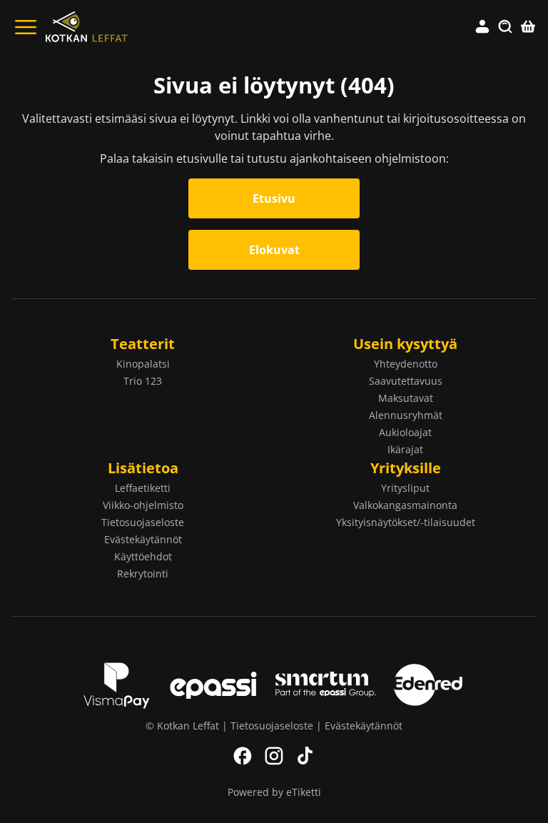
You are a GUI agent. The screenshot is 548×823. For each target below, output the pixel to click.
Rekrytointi (142, 573)
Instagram (274, 755)
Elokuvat (274, 250)
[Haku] (505, 27)
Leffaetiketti (143, 488)
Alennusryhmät (405, 415)
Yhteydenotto (405, 363)
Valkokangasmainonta (405, 505)
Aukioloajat (405, 432)
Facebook (242, 755)
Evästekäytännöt (143, 539)
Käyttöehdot (143, 556)
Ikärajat (405, 449)
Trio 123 (142, 381)
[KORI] (528, 27)
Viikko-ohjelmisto (143, 505)
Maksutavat (405, 398)
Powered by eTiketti (274, 792)
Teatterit (143, 343)
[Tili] (482, 27)
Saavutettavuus (405, 381)
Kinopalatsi (143, 363)
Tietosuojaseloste (142, 522)
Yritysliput (405, 488)
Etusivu (274, 198)
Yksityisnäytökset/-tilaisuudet (405, 522)
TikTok (305, 755)
